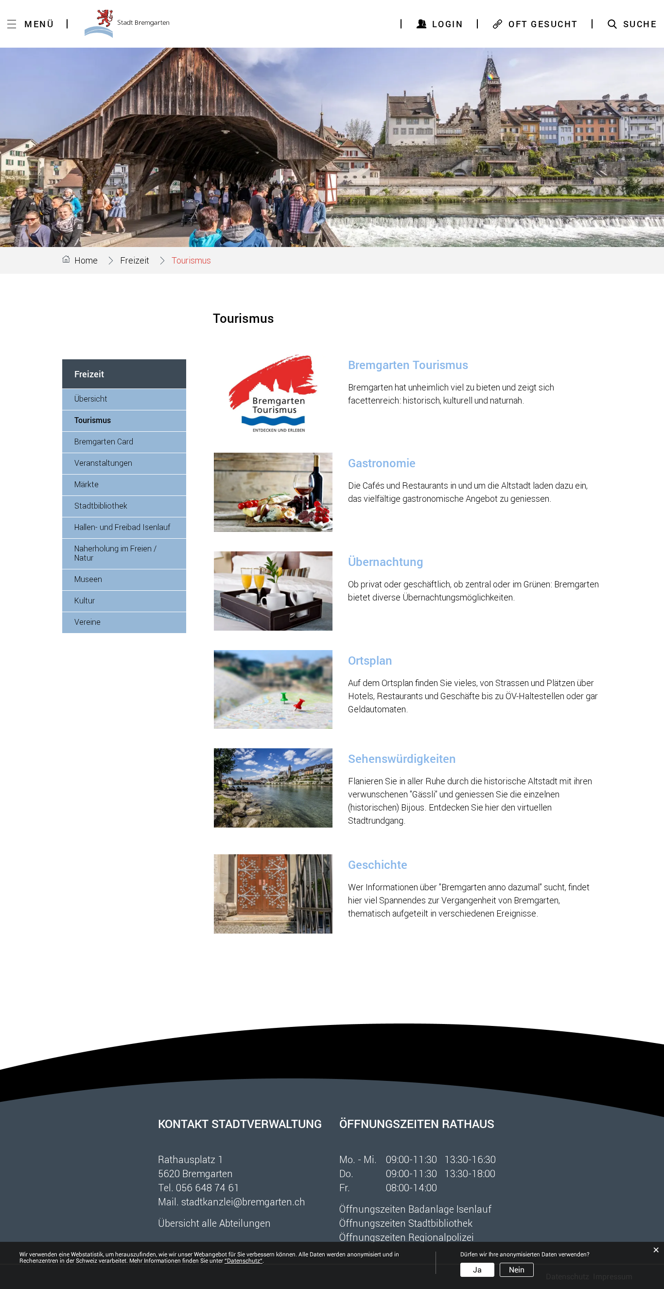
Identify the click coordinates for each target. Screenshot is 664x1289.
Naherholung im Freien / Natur (115, 553)
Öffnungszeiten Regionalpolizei (406, 1237)
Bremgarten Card (103, 441)
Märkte (86, 484)
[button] (134, 260)
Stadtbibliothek (100, 505)
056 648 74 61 (208, 1187)
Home (86, 260)
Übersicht (90, 398)
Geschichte (377, 864)
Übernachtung (385, 561)
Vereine (87, 622)
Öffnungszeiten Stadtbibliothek (405, 1223)
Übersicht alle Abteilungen (214, 1223)
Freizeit (89, 374)
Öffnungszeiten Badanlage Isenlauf (415, 1208)
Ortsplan (370, 660)
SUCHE (640, 23)
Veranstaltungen (103, 463)
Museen (88, 579)
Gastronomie (382, 463)
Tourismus (115, 420)
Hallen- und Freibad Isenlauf (122, 527)
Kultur (84, 600)
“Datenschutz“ (243, 1260)
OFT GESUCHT (543, 23)
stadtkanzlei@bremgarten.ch (243, 1201)
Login (448, 23)
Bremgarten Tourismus (408, 364)
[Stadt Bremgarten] (127, 24)
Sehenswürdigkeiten (402, 758)
